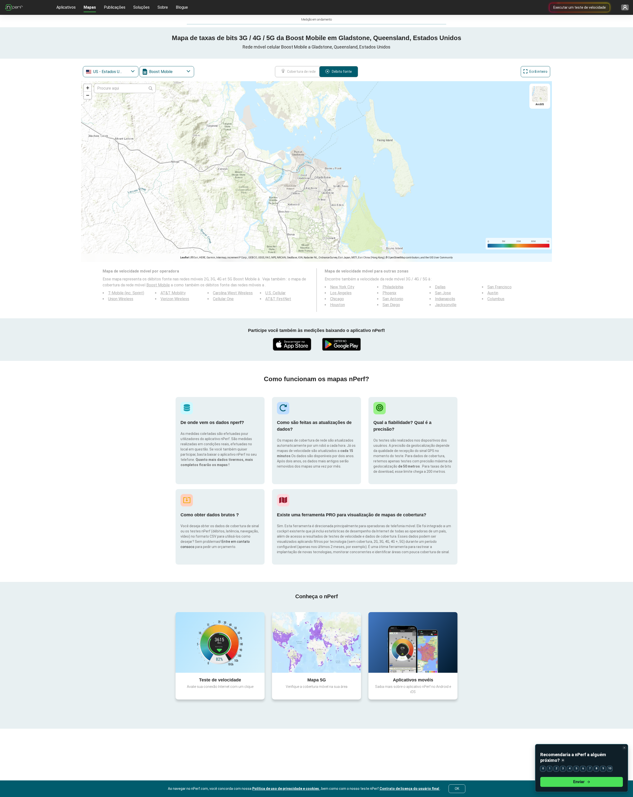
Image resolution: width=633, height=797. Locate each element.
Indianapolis (445, 299)
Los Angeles (341, 293)
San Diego (391, 304)
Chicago (337, 299)
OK (457, 789)
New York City (342, 287)
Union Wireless (120, 299)
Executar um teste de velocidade (579, 7)
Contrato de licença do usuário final (410, 789)
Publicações (114, 7)
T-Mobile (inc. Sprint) (126, 293)
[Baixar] (292, 344)
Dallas (440, 287)
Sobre (163, 7)
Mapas (90, 7)
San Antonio (393, 299)
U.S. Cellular (275, 293)
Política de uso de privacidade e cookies (286, 789)
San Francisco (499, 287)
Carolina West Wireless (233, 293)
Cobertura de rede (301, 72)
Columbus (495, 299)
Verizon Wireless (174, 299)
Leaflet (184, 257)
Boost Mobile (158, 285)
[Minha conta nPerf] (623, 7)
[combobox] (110, 71)
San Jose (443, 293)
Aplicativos (66, 7)
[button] (87, 88)
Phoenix (389, 293)
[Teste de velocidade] (220, 642)
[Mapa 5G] (316, 642)
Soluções (141, 7)
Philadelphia (393, 287)
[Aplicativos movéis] (412, 642)
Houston (337, 304)
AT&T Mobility (173, 293)
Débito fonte (342, 72)
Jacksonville (445, 304)
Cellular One (223, 299)
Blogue (182, 7)
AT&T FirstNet (278, 299)
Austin (492, 293)
